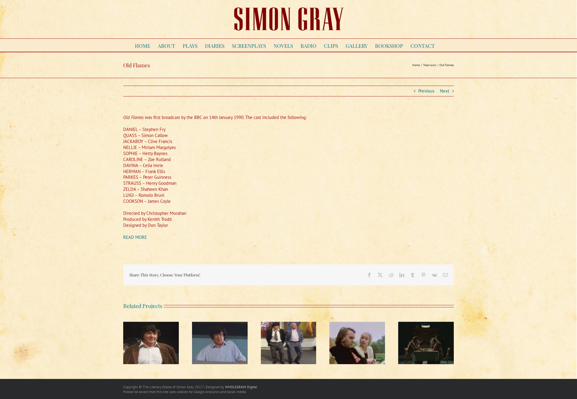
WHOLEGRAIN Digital (241, 387)
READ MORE (135, 237)
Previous (426, 91)
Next (444, 91)
